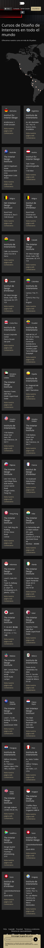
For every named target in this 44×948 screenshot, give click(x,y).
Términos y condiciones (31, 929)
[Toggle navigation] (22, 12)
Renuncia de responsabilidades (21, 931)
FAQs (5, 929)
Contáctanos (8, 133)
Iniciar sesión (25, 9)
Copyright (11, 929)
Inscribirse (35, 9)
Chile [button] (8, 9)
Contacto (16, 9)
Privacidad (19, 929)
